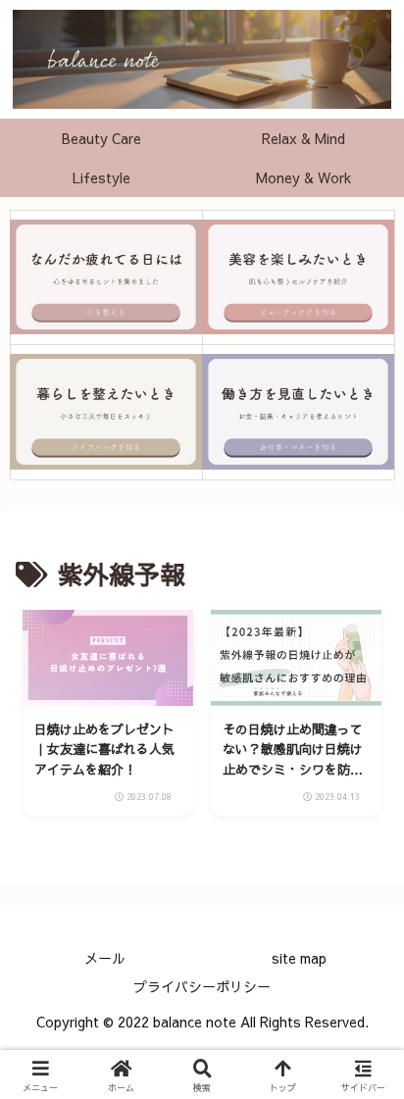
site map (299, 958)
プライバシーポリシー (202, 986)
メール (105, 958)
